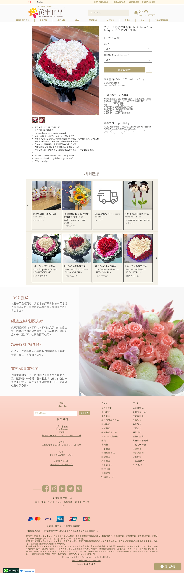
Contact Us (141, 15)
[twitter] (70, 488)
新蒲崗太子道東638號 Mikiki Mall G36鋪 (61, 435)
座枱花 (104, 444)
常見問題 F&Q (140, 412)
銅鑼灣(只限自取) (61, 461)
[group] (92, 205)
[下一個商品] (156, 205)
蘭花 (103, 440)
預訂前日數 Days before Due (116, 55)
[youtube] (62, 488)
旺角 (61, 451)
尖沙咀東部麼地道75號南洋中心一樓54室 (61, 445)
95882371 (152, 15)
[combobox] (128, 49)
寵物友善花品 (108, 452)
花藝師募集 (138, 416)
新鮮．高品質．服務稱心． (46, 6)
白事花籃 (105, 448)
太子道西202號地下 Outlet (62, 455)
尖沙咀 (61, 442)
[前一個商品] (27, 205)
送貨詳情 (137, 420)
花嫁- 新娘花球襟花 (111, 436)
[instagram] (54, 488)
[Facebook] (45, 488)
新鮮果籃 (105, 428)
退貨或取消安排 (140, 440)
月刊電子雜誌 (139, 444)
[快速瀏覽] (46, 195)
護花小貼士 (138, 436)
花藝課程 (105, 472)
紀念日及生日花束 (110, 420)
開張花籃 (105, 424)
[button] (134, 2)
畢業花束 (105, 416)
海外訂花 (137, 424)
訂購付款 (75, 526)
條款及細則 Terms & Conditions (86, 560)
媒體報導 (137, 448)
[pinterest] (79, 488)
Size (106, 43)
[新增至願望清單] (149, 69)
